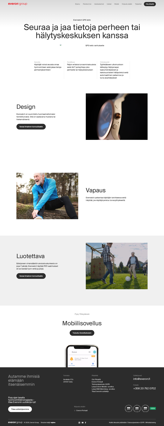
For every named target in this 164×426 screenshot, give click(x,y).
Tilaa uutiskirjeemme (20, 409)
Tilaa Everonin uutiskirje (100, 391)
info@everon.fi (141, 379)
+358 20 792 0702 (144, 388)
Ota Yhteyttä (96, 379)
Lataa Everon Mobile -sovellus (103, 387)
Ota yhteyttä (150, 4)
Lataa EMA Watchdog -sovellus (103, 389)
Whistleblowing (151, 423)
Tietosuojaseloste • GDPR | (136, 423)
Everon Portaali (97, 382)
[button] (87, 4)
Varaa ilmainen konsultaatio (31, 126)
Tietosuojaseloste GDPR (101, 384)
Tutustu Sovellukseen (82, 333)
